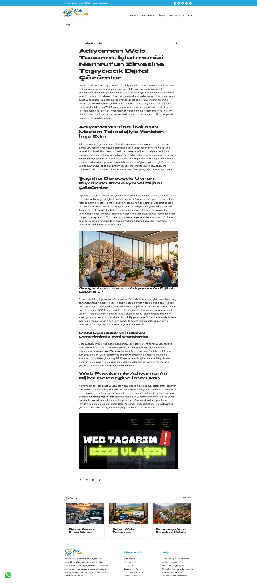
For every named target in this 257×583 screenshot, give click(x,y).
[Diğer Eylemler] (176, 43)
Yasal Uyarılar (167, 572)
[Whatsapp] (175, 3)
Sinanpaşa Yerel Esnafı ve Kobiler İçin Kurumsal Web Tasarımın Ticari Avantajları (171, 531)
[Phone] (65, 3)
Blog (68, 24)
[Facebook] (182, 3)
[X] (186, 3)
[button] (148, 15)
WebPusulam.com (179, 576)
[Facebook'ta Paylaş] (80, 479)
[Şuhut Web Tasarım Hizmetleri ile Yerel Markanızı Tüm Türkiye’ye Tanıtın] (128, 513)
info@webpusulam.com (96, 3)
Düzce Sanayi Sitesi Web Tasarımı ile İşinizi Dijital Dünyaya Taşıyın (84, 531)
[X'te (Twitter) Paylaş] (87, 479)
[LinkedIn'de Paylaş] (93, 479)
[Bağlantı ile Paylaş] (100, 479)
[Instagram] (178, 3)
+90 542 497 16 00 (75, 3)
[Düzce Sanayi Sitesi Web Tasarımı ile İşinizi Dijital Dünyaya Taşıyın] (85, 513)
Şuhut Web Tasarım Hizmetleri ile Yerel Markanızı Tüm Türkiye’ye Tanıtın (126, 531)
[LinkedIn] (190, 3)
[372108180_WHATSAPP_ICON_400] (8, 575)
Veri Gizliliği (179, 572)
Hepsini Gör (186, 498)
